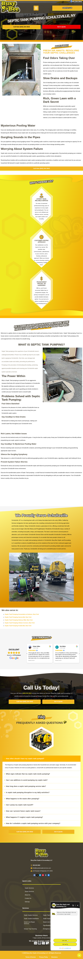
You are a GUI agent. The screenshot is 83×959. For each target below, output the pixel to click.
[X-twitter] (37, 875)
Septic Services (29, 888)
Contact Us (28, 898)
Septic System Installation (31, 918)
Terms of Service (30, 957)
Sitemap (27, 901)
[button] (36, 8)
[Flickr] (48, 875)
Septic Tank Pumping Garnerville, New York (18, 617)
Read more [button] (31, 660)
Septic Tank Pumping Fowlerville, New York (18, 625)
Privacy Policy (43, 957)
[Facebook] (34, 875)
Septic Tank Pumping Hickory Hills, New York (19, 620)
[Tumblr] (46, 875)
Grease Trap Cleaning (30, 929)
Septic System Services (31, 915)
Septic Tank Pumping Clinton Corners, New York (20, 623)
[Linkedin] (40, 875)
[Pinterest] (43, 875)
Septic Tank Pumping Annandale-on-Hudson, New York (22, 614)
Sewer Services (29, 891)
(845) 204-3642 (27, 693)
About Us (27, 895)
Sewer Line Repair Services (29, 922)
